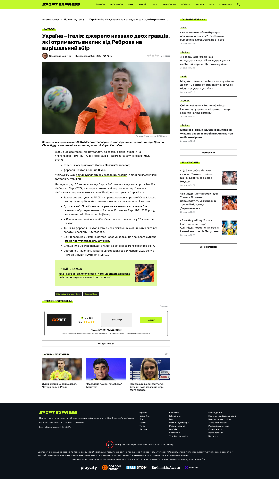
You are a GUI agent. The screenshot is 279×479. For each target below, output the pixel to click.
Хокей (142, 4)
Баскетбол (116, 4)
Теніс (154, 4)
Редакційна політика (218, 426)
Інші (211, 4)
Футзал (199, 4)
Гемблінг (173, 429)
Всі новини (208, 152)
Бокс (131, 4)
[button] (238, 4)
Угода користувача (218, 422)
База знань (174, 432)
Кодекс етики (215, 429)
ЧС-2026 (185, 4)
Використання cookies (219, 419)
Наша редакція (215, 432)
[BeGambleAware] (166, 468)
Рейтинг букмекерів (179, 422)
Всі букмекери (106, 343)
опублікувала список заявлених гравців (101, 174)
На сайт (151, 320)
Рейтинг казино (177, 426)
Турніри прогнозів (178, 436)
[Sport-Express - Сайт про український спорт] (59, 4)
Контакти (213, 436)
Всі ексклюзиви (209, 246)
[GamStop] (136, 468)
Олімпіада (174, 412)
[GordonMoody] (111, 468)
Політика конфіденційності (222, 416)
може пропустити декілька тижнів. (87, 240)
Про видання (215, 412)
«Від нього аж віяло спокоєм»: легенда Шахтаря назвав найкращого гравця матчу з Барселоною (94, 275)
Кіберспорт (169, 4)
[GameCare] (191, 468)
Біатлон (143, 429)
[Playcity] (89, 468)
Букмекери (225, 4)
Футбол (100, 4)
